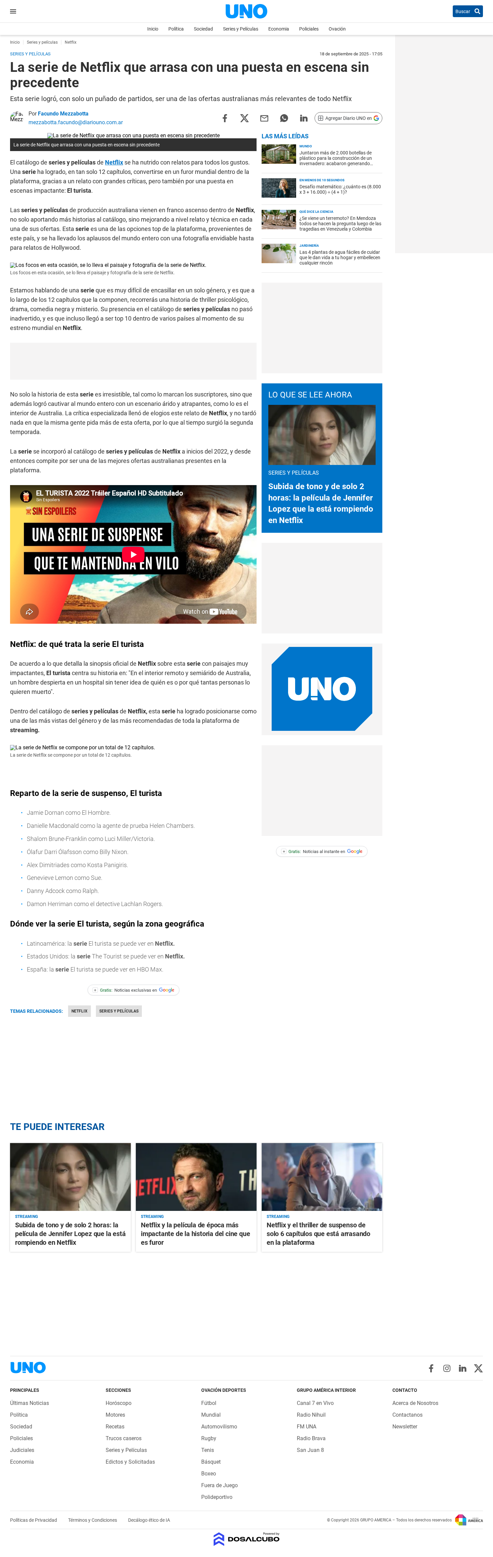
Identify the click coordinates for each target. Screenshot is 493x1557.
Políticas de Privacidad (34, 1520)
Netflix (114, 162)
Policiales (309, 29)
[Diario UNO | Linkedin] (462, 1368)
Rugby (208, 1438)
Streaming (26, 1216)
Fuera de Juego (219, 1485)
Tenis (207, 1450)
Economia (278, 29)
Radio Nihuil (311, 1415)
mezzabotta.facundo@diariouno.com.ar (76, 122)
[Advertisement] (133, 361)
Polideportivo (216, 1497)
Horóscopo (118, 1403)
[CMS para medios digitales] (247, 1539)
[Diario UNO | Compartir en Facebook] (225, 117)
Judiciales (22, 1450)
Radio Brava (311, 1438)
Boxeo (208, 1473)
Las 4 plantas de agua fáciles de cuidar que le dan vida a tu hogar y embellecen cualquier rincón (339, 257)
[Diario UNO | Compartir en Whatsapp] (284, 117)
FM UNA (306, 1426)
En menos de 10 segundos (321, 180)
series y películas (119, 1011)
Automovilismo (219, 1426)
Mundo (305, 146)
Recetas (115, 1426)
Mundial (211, 1415)
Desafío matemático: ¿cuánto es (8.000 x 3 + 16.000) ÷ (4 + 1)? (340, 189)
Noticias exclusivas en (125, 990)
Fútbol (208, 1403)
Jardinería (309, 245)
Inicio (152, 29)
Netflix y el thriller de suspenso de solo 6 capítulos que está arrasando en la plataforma (318, 1233)
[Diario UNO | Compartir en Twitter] (244, 117)
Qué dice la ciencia (316, 212)
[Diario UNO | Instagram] (446, 1368)
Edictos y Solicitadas (130, 1462)
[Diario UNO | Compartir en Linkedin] (304, 117)
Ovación (337, 29)
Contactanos (407, 1415)
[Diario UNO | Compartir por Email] (264, 117)
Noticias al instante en (314, 851)
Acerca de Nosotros (415, 1403)
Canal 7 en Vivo (315, 1403)
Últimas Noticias (29, 1403)
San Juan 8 (310, 1450)
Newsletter (404, 1426)
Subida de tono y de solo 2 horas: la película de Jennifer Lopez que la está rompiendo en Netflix (70, 1233)
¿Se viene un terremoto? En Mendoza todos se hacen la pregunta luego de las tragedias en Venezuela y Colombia (340, 224)
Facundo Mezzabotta (63, 113)
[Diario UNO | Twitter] (478, 1368)
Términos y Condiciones (93, 1520)
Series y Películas (240, 29)
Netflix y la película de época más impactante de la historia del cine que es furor (195, 1233)
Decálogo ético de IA (149, 1520)
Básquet (211, 1462)
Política (176, 29)
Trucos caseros (124, 1438)
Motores (115, 1415)
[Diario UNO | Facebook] (431, 1368)
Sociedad (203, 29)
